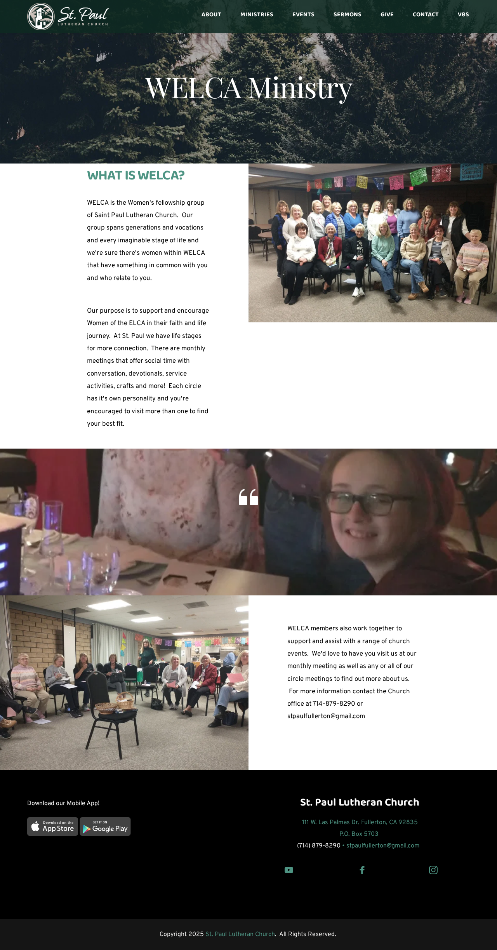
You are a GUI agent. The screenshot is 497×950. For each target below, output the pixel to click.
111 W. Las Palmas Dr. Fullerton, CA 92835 (360, 822)
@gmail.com (404, 846)
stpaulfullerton (366, 846)
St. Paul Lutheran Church (359, 805)
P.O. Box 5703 (359, 834)
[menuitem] (211, 16)
